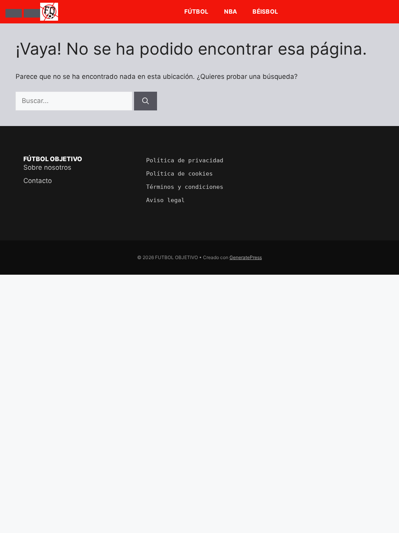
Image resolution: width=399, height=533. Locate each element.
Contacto (37, 181)
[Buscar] (32, 13)
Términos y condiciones (184, 186)
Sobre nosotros (47, 167)
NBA (230, 11)
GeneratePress (246, 257)
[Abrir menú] (13, 13)
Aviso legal (165, 200)
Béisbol (265, 11)
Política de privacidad (184, 160)
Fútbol (196, 11)
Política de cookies (179, 173)
